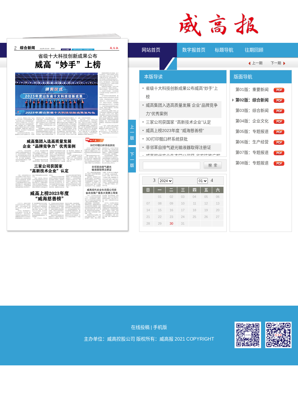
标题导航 (224, 49)
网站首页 (151, 49)
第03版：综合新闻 (252, 110)
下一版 (132, 159)
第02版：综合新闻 (252, 100)
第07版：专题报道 (252, 152)
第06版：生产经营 (252, 142)
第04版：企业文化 (252, 121)
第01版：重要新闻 (252, 89)
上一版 (132, 132)
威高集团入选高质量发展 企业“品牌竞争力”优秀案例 (182, 109)
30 (171, 223)
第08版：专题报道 (252, 163)
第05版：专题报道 (252, 131)
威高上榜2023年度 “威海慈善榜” (175, 130)
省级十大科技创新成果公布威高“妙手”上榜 (182, 92)
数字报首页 (193, 49)
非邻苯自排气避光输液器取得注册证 (178, 147)
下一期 (276, 63)
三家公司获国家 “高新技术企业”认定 (178, 122)
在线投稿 (140, 327)
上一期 (257, 63)
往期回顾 (254, 49)
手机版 (160, 327)
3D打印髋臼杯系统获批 (167, 139)
